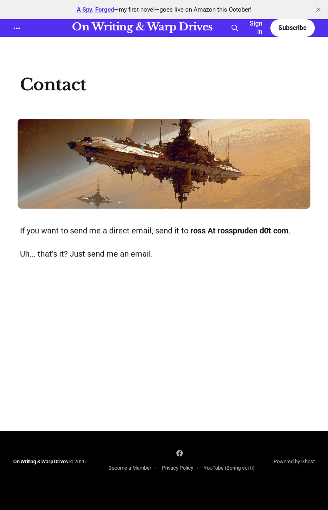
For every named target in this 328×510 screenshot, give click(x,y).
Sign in (256, 28)
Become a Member (129, 468)
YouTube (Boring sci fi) (229, 468)
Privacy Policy (177, 468)
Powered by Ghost (294, 461)
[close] (318, 9)
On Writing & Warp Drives (142, 27)
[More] (17, 28)
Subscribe (292, 28)
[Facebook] (179, 453)
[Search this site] (234, 28)
